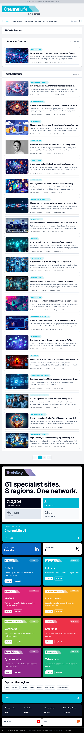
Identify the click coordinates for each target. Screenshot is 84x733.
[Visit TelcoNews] (56, 652)
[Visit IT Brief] (56, 621)
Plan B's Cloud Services (40, 730)
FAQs (7, 712)
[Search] (79, 21)
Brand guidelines (10, 708)
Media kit (18, 581)
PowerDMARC (67, 730)
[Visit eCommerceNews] (16, 621)
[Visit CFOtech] (16, 560)
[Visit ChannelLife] (56, 560)
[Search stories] (77, 697)
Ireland (39, 687)
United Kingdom (62, 687)
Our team (47, 712)
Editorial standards (69, 708)
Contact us (28, 708)
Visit (7, 581)
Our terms (66, 712)
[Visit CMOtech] (16, 591)
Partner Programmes (50, 21)
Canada (24, 687)
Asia (7, 687)
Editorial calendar (49, 708)
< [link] (35, 457)
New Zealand (49, 687)
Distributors (29, 21)
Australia (15, 687)
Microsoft (38, 21)
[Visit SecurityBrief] (16, 652)
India (32, 687)
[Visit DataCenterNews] (56, 591)
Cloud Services (17, 21)
